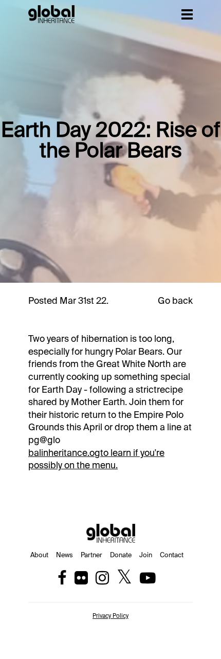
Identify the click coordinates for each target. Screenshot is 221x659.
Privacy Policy (110, 616)
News (64, 555)
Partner (91, 555)
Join (145, 555)
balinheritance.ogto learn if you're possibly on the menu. (96, 460)
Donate (121, 555)
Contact (171, 555)
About (39, 555)
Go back (175, 301)
